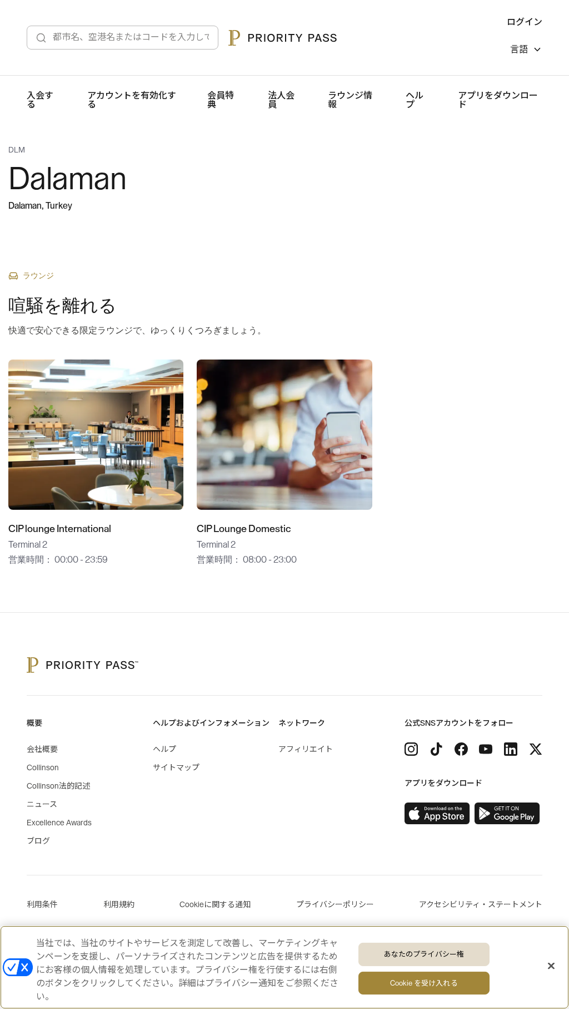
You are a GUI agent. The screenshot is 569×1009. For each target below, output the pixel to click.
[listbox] (526, 51)
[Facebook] (461, 749)
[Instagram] (411, 749)
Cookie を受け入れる (424, 983)
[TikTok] (436, 749)
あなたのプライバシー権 (424, 954)
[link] (437, 814)
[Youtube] (485, 749)
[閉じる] (551, 966)
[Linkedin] (510, 749)
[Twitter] (535, 749)
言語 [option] (519, 49)
